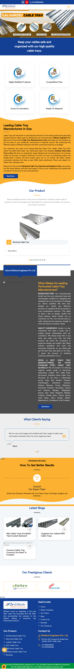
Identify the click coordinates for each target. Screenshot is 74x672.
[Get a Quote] (3, 666)
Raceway (9, 655)
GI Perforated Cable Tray (16, 636)
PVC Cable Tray (12, 645)
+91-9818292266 (37, 2)
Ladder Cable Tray (13, 642)
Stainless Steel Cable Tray (16, 652)
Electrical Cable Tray (14, 639)
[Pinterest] (27, 2)
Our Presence (46, 626)
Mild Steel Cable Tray (14, 648)
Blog (42, 616)
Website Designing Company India (50, 667)
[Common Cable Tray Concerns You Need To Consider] (19, 544)
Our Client (45, 613)
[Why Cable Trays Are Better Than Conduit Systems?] (19, 523)
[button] (29, 260)
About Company (47, 610)
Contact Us (45, 619)
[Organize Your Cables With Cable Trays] (54, 523)
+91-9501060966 (47, 647)
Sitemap (44, 623)
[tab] (20, 270)
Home (43, 607)
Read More (11, 176)
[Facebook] (23, 2)
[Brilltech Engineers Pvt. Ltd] (8, 6)
